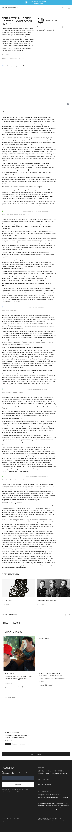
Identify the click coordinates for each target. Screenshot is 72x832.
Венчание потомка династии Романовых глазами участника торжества (17, 736)
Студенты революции (46, 600)
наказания (52, 27)
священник (41, 30)
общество (42, 685)
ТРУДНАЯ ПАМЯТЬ (44, 774)
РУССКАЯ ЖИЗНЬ (51, 771)
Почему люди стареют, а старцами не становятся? (50, 674)
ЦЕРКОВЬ (41, 771)
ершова (60, 27)
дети (40, 27)
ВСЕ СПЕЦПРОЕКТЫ (8, 614)
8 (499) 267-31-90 (55, 794)
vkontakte (48, 784)
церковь (15, 744)
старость (50, 685)
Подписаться (17, 784)
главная (4, 58)
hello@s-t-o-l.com (43, 794)
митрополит (50, 30)
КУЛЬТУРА (61, 771)
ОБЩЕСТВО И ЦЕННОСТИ (16, 58)
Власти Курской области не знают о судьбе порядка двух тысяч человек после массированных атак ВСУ (18, 678)
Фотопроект (7, 600)
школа (45, 27)
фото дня (8, 687)
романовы (22, 744)
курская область (18, 687)
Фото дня (9, 673)
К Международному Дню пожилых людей (52, 678)
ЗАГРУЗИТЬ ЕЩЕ (36, 754)
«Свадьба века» (12, 732)
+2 (28, 744)
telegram (40, 784)
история (8, 744)
